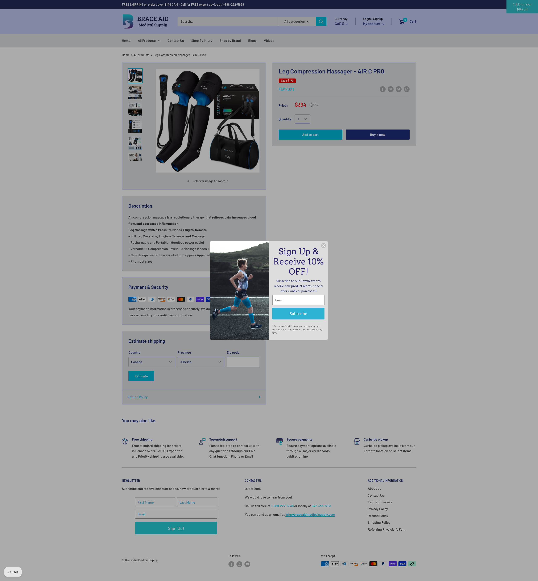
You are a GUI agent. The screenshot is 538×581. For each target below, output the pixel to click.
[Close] (323, 245)
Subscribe (298, 313)
